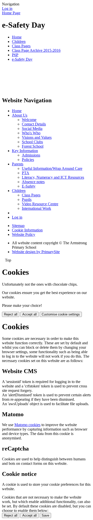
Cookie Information (27, 230)
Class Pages (21, 46)
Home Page (11, 13)
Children (19, 41)
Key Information (25, 151)
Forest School (32, 146)
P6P (15, 55)
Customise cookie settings (61, 314)
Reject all (10, 314)
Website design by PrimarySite (36, 252)
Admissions (31, 155)
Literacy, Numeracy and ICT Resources (53, 177)
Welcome (29, 120)
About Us (19, 115)
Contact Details (34, 124)
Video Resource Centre (40, 204)
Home (17, 37)
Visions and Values (37, 137)
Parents (17, 164)
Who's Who (31, 133)
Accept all (29, 314)
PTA (25, 173)
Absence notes (33, 182)
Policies (28, 159)
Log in (7, 8)
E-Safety (28, 186)
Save (45, 515)
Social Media (32, 128)
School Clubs (32, 142)
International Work (36, 208)
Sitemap (18, 226)
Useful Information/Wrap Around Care (52, 168)
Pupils (26, 199)
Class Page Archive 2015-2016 (36, 50)
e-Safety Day (22, 59)
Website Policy (23, 234)
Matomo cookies (27, 425)
